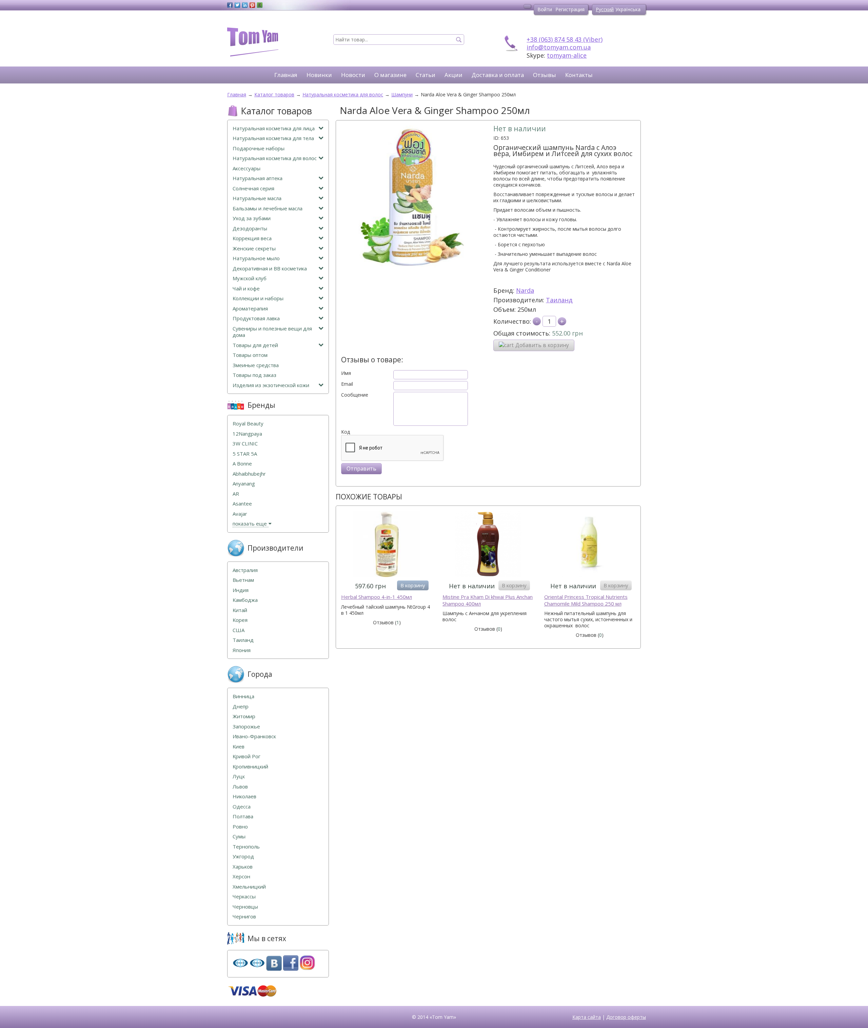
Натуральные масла (257, 198)
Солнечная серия (253, 188)
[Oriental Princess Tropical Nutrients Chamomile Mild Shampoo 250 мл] (589, 545)
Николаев (244, 796)
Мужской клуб (250, 278)
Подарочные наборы (258, 148)
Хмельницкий (249, 886)
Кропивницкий (250, 766)
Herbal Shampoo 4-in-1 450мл (376, 597)
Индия (241, 590)
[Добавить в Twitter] (237, 5)
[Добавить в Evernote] (259, 5)
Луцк (239, 776)
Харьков (243, 866)
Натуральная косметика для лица (274, 128)
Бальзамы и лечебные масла (267, 208)
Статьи (425, 75)
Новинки (319, 75)
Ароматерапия (250, 308)
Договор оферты (626, 1017)
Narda (525, 290)
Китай (240, 610)
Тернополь (246, 846)
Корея (240, 620)
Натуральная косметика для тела (273, 138)
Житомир (244, 716)
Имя (346, 373)
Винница (243, 696)
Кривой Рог (246, 756)
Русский (605, 9)
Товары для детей (255, 345)
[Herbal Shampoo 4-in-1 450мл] (386, 545)
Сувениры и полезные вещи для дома (272, 332)
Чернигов (244, 916)
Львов (240, 786)
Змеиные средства (256, 365)
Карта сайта (586, 1017)
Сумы (239, 836)
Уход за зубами (252, 218)
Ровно (240, 826)
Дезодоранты (250, 228)
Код (345, 432)
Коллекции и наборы (258, 298)
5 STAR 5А (245, 454)
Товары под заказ (254, 375)
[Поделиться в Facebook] (230, 5)
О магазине (390, 75)
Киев (238, 746)
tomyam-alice (567, 55)
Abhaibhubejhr (249, 474)
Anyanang (244, 483)
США (238, 630)
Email (347, 384)
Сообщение (354, 395)
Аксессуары (246, 168)
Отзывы (544, 75)
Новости (353, 75)
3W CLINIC (245, 443)
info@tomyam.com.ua (559, 47)
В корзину (412, 585)
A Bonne (242, 463)
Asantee (242, 503)
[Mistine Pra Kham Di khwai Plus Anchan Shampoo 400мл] (488, 545)
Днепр (241, 706)
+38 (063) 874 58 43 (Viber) (565, 39)
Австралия (245, 570)
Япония (242, 650)
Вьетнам (243, 580)
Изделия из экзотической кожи (271, 385)
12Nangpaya (247, 434)
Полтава (243, 816)
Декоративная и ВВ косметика (270, 268)
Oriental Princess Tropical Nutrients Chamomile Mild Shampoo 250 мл (586, 600)
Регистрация (570, 9)
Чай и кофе (246, 288)
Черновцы (245, 906)
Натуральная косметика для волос (275, 158)
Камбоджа (245, 600)
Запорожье (246, 726)
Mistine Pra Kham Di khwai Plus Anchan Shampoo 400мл (487, 600)
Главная (285, 75)
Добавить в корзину (542, 345)
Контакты (579, 75)
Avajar (240, 514)
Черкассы (244, 896)
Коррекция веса (252, 238)
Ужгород (243, 856)
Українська (627, 9)
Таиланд (559, 300)
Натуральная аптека (257, 178)
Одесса (242, 806)
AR (236, 494)
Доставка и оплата (498, 75)
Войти (544, 9)
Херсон (241, 876)
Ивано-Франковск (254, 736)
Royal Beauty (248, 423)
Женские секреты (254, 248)
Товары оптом (250, 355)
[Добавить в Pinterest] (252, 5)
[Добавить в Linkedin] (245, 5)
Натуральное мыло (256, 258)
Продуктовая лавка (256, 318)
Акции (453, 75)
